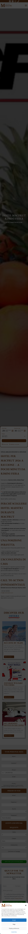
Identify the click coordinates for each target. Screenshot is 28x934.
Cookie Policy (14, 931)
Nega (14, 924)
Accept (14, 920)
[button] (26, 905)
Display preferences (14, 928)
